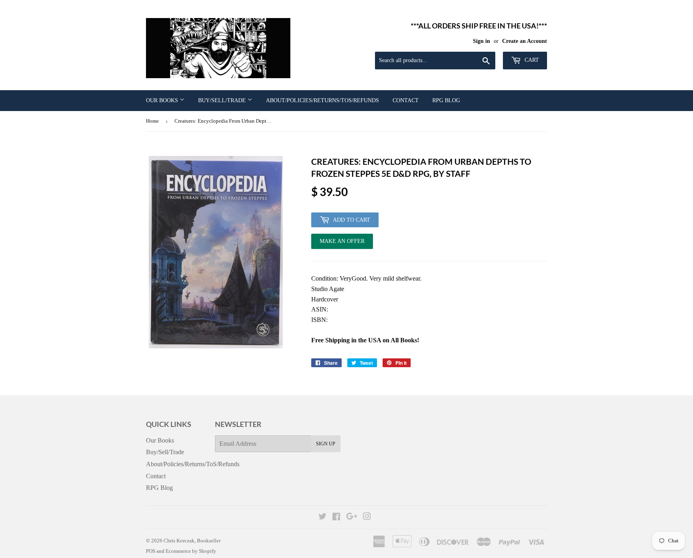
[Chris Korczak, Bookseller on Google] (351, 517)
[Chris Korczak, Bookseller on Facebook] (336, 517)
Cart (531, 60)
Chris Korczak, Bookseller (192, 541)
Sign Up (325, 444)
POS (150, 551)
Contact (406, 100)
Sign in (481, 41)
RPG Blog (446, 100)
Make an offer (342, 243)
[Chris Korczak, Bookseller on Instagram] (367, 517)
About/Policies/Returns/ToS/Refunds (322, 100)
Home (152, 121)
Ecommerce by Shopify (191, 551)
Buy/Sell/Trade (222, 100)
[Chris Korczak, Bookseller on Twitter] (322, 517)
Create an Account (524, 41)
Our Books (163, 100)
